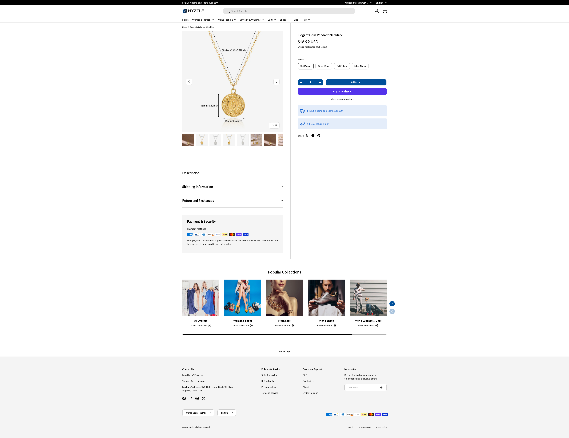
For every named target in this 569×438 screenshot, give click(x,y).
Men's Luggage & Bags (368, 320)
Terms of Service (364, 427)
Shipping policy (269, 375)
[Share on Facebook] (313, 136)
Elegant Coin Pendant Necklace (202, 27)
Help (304, 19)
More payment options (342, 98)
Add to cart (356, 82)
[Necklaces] (284, 298)
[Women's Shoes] (242, 298)
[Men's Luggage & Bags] (368, 298)
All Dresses (200, 320)
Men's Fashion (225, 19)
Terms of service (269, 392)
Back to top (284, 351)
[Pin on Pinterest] (319, 136)
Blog (296, 19)
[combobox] (289, 11)
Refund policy (268, 381)
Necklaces (284, 320)
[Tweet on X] (307, 136)
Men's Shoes (326, 320)
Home (185, 19)
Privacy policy (268, 386)
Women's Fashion (201, 19)
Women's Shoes (242, 320)
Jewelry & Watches (250, 19)
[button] (385, 11)
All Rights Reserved (202, 427)
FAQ (305, 375)
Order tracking (310, 392)
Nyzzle (191, 427)
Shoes (283, 19)
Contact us (308, 381)
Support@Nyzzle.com (193, 381)
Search (351, 427)
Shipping (302, 47)
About (306, 386)
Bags (270, 19)
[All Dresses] (200, 298)
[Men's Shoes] (326, 298)
